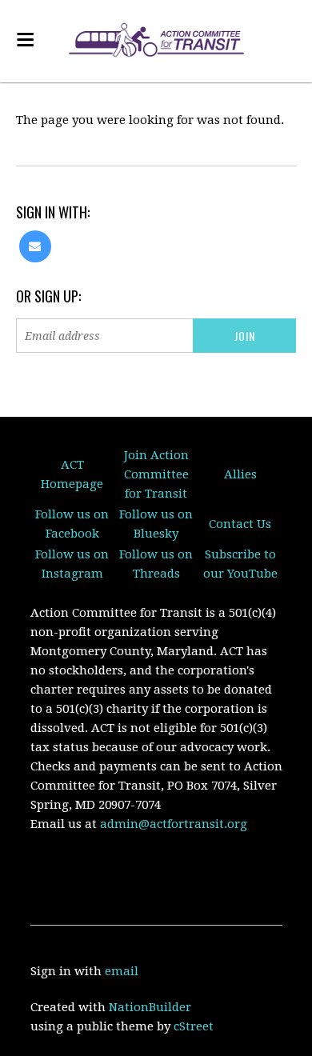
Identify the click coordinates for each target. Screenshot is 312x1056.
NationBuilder (150, 1007)
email (121, 971)
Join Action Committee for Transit (156, 474)
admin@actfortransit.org (173, 824)
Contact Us (240, 524)
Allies (240, 474)
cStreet (194, 1026)
